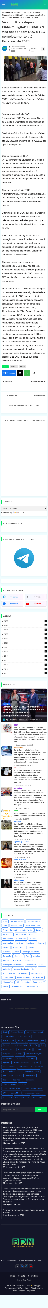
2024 (25, 630)
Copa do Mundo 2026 (11, 1089)
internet (33, 939)
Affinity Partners (33, 986)
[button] (45, 4)
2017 (25, 660)
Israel (5, 921)
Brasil (17, 12)
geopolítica (7, 1097)
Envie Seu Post (24, 1280)
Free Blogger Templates (24, 1291)
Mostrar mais (39, 396)
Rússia (20, 1041)
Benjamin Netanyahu (34, 1054)
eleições (36, 956)
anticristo (6, 969)
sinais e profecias (33, 926)
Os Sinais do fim (33, 921)
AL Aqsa (22, 1084)
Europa (38, 930)
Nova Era (33, 1045)
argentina (6, 1062)
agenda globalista (20, 1045)
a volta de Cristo (23, 978)
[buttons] (17, 1266)
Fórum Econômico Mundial (29, 1071)
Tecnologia (28, 960)
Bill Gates (19, 1058)
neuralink (26, 982)
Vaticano (6, 960)
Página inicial (7, 12)
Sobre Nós (33, 1276)
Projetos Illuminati (10, 930)
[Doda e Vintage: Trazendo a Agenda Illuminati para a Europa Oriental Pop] (6, 814)
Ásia (27, 956)
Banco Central (36, 973)
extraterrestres (17, 986)
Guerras (32, 934)
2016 (25, 665)
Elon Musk (31, 1058)
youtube (37, 604)
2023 (25, 634)
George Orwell (37, 1067)
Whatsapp (27, 373)
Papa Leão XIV (39, 982)
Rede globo (7, 934)
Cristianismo (38, 978)
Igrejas (5, 986)
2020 (25, 647)
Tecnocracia (31, 965)
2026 (25, 621)
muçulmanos (8, 939)
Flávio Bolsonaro (9, 1084)
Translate (21, 513)
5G (33, 969)
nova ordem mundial (35, 1032)
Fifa (4, 1076)
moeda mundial (9, 1067)
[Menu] (3, 4)
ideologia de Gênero (31, 952)
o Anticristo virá (26, 930)
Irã (30, 1049)
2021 (25, 643)
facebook (14, 604)
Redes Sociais (16, 926)
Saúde (42, 965)
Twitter (20, 373)
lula (42, 1041)
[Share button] (34, 373)
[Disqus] (24, 461)
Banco (14, 366)
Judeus (16, 952)
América (20, 943)
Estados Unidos (17, 1032)
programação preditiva (32, 1093)
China (5, 926)
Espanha (36, 1062)
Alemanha (17, 960)
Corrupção (7, 956)
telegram (14, 597)
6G (18, 982)
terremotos (23, 973)
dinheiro (6, 947)
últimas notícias (9, 973)
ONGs (5, 1093)
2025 (25, 625)
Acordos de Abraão (21, 969)
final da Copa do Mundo (32, 1089)
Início (12, 1276)
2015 (25, 669)
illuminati (6, 952)
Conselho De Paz (22, 1097)
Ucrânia (38, 1049)
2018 (25, 656)
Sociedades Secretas (11, 1080)
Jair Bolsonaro (8, 1041)
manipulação (21, 934)
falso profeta (8, 982)
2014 (25, 673)
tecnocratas (30, 1076)
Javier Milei (15, 1093)
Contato (21, 1276)
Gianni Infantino (39, 1097)
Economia (18, 956)
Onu (42, 1045)
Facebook (11, 373)
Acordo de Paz (18, 947)
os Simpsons (28, 1080)
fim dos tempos (17, 921)
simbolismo (23, 1067)
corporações (8, 943)
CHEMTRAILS (8, 978)
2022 (25, 638)
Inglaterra (30, 943)
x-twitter (37, 597)
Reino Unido (21, 939)
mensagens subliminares (13, 965)
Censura (40, 943)
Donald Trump (8, 1036)
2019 (25, 652)
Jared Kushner (32, 1041)
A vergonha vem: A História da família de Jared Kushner (23, 1211)
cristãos (31, 947)
